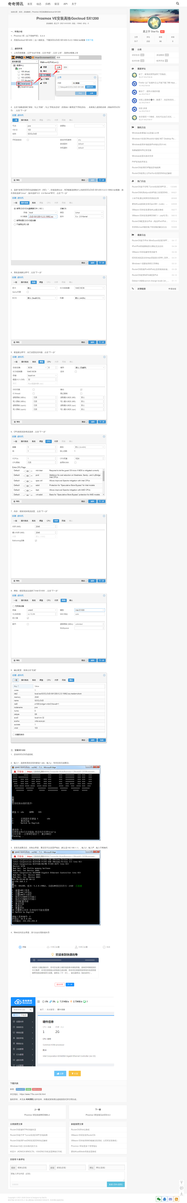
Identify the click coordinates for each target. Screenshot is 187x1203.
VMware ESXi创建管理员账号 (144, 252)
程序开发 (161, 60)
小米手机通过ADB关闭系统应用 (145, 198)
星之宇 (56, 23)
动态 (38, 3)
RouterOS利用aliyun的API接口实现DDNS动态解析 (151, 192)
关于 (74, 3)
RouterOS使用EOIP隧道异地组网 (146, 167)
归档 (47, 3)
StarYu (44, 1197)
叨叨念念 (138, 55)
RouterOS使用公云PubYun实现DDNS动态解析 (152, 173)
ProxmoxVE (20, 1089)
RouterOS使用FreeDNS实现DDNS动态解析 (29, 1140)
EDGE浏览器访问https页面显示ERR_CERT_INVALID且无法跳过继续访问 (152, 257)
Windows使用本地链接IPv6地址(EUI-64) (149, 144)
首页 (29, 3)
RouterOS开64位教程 (80, 1129)
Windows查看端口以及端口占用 (145, 132)
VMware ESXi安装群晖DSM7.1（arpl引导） (150, 215)
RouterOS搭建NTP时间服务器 (23, 1129)
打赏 (76, 1073)
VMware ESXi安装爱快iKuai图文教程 (147, 209)
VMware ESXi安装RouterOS (83, 1135)
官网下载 (89, 40)
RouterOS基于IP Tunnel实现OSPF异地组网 (29, 1135)
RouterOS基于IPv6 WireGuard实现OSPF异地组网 (152, 240)
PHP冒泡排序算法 (139, 161)
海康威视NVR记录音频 (141, 150)
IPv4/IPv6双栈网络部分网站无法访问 (147, 246)
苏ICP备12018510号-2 (16, 1200)
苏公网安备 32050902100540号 (37, 1200)
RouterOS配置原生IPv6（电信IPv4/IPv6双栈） (151, 221)
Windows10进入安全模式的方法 (23, 1146)
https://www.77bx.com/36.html (33, 1094)
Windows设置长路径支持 (142, 155)
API (65, 3)
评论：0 (86, 23)
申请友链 (172, 288)
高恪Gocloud (37, 1089)
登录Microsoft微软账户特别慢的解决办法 (149, 227)
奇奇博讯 (15, 3)
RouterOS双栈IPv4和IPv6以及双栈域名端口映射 (152, 269)
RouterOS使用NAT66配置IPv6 (145, 275)
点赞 (61, 1073)
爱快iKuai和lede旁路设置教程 (83, 1151)
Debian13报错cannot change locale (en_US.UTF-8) (152, 280)
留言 (56, 3)
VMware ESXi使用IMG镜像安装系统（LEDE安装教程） (94, 1140)
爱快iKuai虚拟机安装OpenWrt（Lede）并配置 (151, 203)
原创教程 (27, 12)
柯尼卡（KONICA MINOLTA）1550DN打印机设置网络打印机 (36, 1151)
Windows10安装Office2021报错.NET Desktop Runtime (155, 138)
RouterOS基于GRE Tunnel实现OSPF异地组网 (151, 186)
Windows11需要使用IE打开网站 (145, 263)
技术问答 (138, 60)
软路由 (28, 1089)
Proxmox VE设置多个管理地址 (84, 1146)
